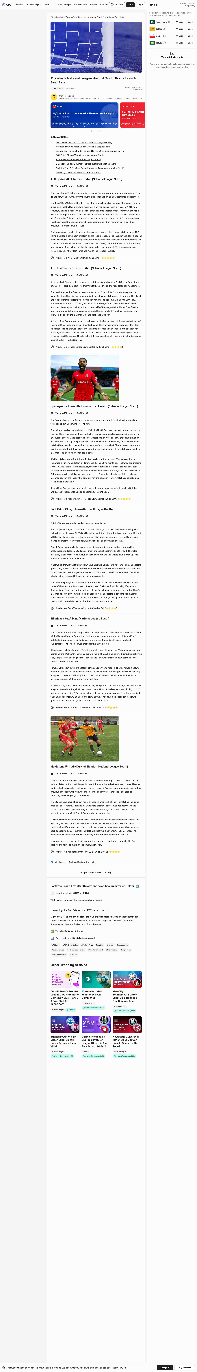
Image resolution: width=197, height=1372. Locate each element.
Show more (137, 99)
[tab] (94, 131)
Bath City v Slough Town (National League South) (80, 155)
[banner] (84, 115)
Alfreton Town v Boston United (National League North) (83, 146)
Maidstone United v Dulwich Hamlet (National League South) (86, 163)
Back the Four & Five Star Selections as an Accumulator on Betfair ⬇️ (90, 168)
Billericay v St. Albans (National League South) (78, 159)
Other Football (57, 17)
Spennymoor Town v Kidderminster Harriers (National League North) (90, 151)
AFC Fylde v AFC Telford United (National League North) (84, 142)
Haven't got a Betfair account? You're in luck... (78, 172)
